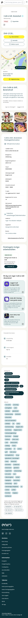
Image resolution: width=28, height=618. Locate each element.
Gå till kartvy (21, 67)
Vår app (4, 604)
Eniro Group (5, 541)
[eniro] (2, 2)
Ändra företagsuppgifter (8, 589)
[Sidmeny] (27, 2)
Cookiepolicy (5, 567)
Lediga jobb (5, 544)
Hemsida (15, 40)
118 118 (3, 601)
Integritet (4, 561)
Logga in (19, 107)
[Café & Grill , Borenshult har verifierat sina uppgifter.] (22, 16)
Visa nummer (15, 37)
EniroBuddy (4, 583)
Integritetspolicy (6, 564)
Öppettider (16, 21)
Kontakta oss (5, 553)
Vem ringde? (5, 595)
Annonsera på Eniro (7, 547)
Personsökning (5, 592)
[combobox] (13, 2)
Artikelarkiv (4, 576)
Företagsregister (6, 550)
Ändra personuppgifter (8, 586)
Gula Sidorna (5, 598)
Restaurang (7, 18)
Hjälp (3, 573)
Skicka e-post (15, 44)
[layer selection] (24, 52)
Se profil (10, 266)
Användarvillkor (6, 570)
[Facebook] (4, 25)
